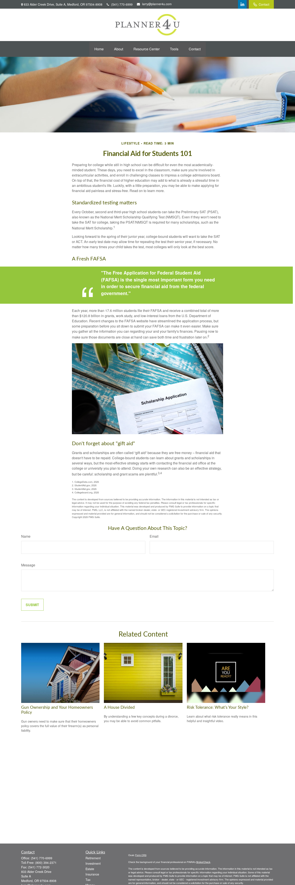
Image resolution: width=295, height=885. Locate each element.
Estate (90, 869)
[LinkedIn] (242, 4)
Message (28, 564)
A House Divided (119, 707)
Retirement (93, 858)
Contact (264, 4)
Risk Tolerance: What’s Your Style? (218, 707)
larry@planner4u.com (157, 4)
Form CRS (140, 855)
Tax (88, 879)
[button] (99, 49)
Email (154, 536)
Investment (93, 863)
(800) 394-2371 (46, 862)
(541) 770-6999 (122, 4)
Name (25, 536)
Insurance (92, 874)
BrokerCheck (203, 862)
